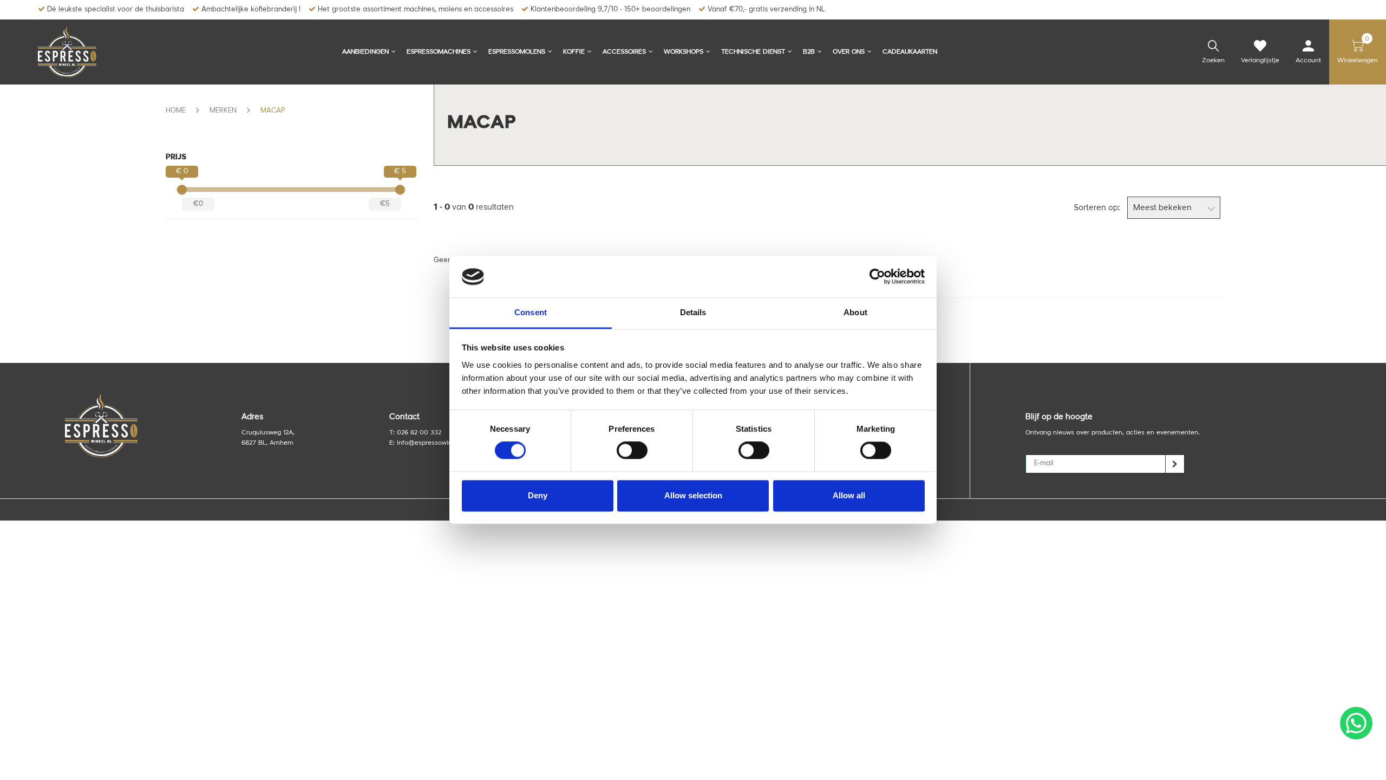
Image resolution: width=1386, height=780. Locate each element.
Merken (223, 110)
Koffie (574, 52)
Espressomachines (438, 52)
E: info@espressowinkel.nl (428, 443)
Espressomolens (516, 52)
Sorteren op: (1097, 208)
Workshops (683, 52)
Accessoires (624, 52)
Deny (537, 495)
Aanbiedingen (365, 52)
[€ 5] (400, 189)
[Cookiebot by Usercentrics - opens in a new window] (877, 277)
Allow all (849, 495)
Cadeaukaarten (909, 52)
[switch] (632, 450)
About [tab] (855, 312)
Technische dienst (753, 52)
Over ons (849, 52)
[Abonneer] (1175, 463)
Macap (272, 110)
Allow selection (693, 495)
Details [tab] (693, 312)
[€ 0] (182, 189)
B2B (809, 52)
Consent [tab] (530, 312)
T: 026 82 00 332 (415, 433)
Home (176, 110)
